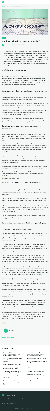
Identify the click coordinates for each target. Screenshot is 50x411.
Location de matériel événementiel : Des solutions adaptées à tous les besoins (12, 367)
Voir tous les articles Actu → (8, 337)
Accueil (3, 6)
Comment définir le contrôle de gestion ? (12, 364)
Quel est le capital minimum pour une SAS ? (37, 358)
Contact (17, 403)
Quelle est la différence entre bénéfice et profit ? (12, 383)
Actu (7, 6)
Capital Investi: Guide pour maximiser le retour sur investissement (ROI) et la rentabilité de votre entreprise (12, 354)
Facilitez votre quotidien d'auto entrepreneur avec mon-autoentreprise (36, 375)
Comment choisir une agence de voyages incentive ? (36, 366)
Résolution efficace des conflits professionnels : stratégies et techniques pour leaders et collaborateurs (36, 354)
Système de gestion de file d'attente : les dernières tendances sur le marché (12, 372)
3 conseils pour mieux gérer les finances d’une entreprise (12, 376)
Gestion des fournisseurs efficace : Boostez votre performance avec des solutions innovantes (12, 360)
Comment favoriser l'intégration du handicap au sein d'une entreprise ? (35, 379)
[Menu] (46, 2)
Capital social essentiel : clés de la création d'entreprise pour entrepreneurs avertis (36, 370)
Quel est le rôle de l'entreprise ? (10, 380)
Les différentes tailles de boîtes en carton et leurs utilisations (37, 362)
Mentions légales (10, 403)
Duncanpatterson (10, 395)
